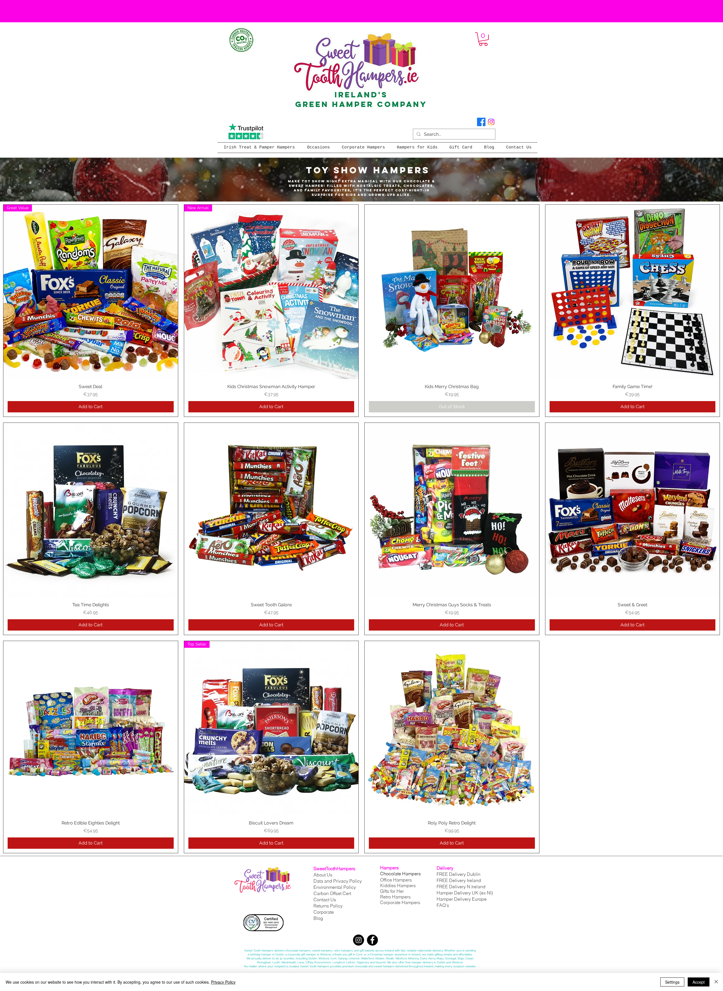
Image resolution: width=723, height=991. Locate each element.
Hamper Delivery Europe (462, 899)
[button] (483, 39)
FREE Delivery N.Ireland (461, 886)
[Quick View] (452, 292)
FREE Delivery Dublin (458, 874)
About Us (322, 875)
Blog (318, 918)
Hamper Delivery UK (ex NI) (465, 893)
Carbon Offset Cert (332, 893)
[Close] (716, 981)
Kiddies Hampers (398, 885)
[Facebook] (481, 122)
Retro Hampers (395, 897)
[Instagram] (491, 122)
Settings (672, 982)
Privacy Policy (223, 982)
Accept (698, 982)
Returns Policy (328, 906)
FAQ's (443, 905)
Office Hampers (396, 880)
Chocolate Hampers (400, 873)
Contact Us (324, 899)
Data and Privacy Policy (337, 881)
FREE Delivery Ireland (459, 880)
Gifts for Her (392, 891)
